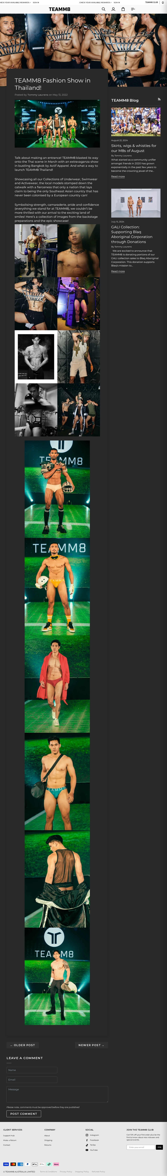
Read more (118, 176)
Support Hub (9, 1135)
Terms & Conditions (48, 1171)
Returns (47, 1145)
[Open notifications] (162, 2)
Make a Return (9, 1140)
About (47, 1135)
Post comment (23, 1113)
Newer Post (91, 1045)
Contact (6, 1145)
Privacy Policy (66, 1171)
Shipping (48, 1140)
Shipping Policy (82, 1171)
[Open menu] (130, 9)
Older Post (22, 1045)
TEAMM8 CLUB (151, 2)
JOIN (159, 1147)
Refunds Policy (98, 1171)
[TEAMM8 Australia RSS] (159, 99)
